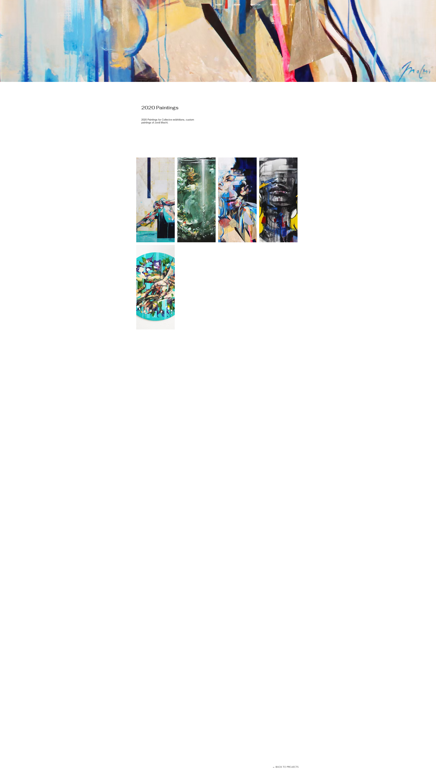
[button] (155, 199)
